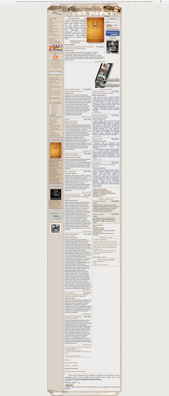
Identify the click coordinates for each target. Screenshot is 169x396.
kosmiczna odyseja (98, 229)
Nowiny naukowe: (106, 89)
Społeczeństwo (53, 26)
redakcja (91, 394)
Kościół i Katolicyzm (54, 22)
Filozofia (51, 23)
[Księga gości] (93, 14)
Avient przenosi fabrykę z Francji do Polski (73, 317)
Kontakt (105, 393)
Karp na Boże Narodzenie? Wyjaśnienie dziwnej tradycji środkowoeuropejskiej (76, 294)
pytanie (95, 226)
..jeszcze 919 (97, 187)
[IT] (60, 46)
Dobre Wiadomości (99, 261)
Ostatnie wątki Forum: (106, 199)
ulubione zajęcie (98, 214)
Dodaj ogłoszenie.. (54, 98)
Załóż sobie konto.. (112, 27)
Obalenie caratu (53, 172)
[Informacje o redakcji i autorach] (103, 14)
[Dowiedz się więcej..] (107, 87)
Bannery (75, 393)
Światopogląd (52, 18)
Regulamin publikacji (66, 393)
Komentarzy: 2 (87, 344)
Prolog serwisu (78, 41)
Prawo (51, 27)
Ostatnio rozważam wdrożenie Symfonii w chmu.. (55, 87)
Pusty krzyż (53, 120)
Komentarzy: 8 (87, 151)
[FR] (57, 46)
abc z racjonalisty (98, 225)
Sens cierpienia (70, 171)
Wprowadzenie (75, 42)
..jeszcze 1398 (97, 136)
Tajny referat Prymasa (53, 122)
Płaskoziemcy (97, 139)
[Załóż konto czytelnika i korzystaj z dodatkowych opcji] (114, 14)
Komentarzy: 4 (87, 290)
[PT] (54, 48)
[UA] (60, 48)
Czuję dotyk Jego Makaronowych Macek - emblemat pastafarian (55, 202)
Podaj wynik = (70, 382)
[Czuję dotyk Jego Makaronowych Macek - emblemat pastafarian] (55, 199)
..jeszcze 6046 (97, 160)
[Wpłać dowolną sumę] (55, 58)
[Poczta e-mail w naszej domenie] (76, 14)
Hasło (107, 22)
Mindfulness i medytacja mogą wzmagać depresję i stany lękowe (104, 194)
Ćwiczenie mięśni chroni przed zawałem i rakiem (103, 92)
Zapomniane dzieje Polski (55, 160)
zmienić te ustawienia (126, 1)
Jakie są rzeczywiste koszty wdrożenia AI (55, 91)
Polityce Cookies (148, 1)
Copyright (78, 394)
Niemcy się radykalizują (99, 189)
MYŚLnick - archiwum (71, 365)
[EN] (54, 46)
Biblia (50, 20)
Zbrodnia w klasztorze (100, 239)
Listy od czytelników (54, 42)
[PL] (50, 46)
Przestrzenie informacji (55, 164)
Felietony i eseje (53, 31)
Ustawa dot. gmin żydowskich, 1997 (54, 125)
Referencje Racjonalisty (71, 368)
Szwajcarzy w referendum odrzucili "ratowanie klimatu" (104, 164)
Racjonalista (71, 394)
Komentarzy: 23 (99, 61)
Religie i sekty (53, 19)
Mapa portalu (81, 393)
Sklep (93, 393)
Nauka (51, 24)
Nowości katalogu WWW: (106, 259)
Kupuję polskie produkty (100, 265)
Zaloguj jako (113, 18)
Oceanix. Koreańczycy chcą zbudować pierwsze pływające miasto (77, 196)
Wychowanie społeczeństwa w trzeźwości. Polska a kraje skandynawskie (79, 47)
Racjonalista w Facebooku (112, 37)
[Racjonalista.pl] (84, 11)
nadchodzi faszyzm (99, 201)
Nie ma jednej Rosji (54, 181)
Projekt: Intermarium (112, 50)
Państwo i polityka (54, 29)
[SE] (57, 50)
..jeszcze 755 (97, 112)
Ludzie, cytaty (52, 34)
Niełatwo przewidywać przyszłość (102, 192)
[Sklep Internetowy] (88, 14)
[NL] (60, 50)
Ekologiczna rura (97, 196)
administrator (97, 394)
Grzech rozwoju (76, 350)
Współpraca (52, 40)
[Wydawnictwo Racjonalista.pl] (98, 14)
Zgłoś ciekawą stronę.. (99, 257)
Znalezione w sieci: (106, 237)
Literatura (51, 33)
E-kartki (67, 360)
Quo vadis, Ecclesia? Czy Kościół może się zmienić (55, 205)
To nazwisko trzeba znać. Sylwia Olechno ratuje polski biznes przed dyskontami (106, 245)
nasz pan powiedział (98, 228)
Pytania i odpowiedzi (54, 41)
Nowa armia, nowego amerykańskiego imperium (74, 90)
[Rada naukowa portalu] (108, 14)
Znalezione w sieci (54, 38)
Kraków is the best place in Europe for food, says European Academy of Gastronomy (105, 252)
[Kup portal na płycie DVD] (82, 14)
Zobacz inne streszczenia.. (73, 356)
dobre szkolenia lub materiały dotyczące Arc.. (55, 95)
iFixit (95, 263)
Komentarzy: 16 (86, 192)
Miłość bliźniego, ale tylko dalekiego (72, 235)
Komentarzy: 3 (87, 231)
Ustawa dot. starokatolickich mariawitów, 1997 (54, 134)
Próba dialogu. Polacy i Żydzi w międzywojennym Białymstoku (55, 168)
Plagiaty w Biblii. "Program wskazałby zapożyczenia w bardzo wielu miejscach (105, 242)
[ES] (50, 48)
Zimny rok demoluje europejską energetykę (100, 116)
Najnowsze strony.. (54, 77)
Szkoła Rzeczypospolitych (71, 120)
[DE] (57, 48)
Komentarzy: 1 (87, 314)
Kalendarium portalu (71, 363)
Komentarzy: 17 (86, 116)
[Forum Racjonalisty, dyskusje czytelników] (71, 14)
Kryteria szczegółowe (54, 74)
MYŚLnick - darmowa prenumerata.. (75, 371)
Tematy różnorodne (54, 35)
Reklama (88, 393)
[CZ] (50, 50)
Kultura (51, 30)
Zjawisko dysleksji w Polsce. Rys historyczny (73, 154)
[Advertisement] (79, 75)
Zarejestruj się (99, 393)
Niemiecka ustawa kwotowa (101, 190)
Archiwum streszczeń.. (54, 78)
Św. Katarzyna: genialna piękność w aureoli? (55, 129)
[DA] (54, 50)
